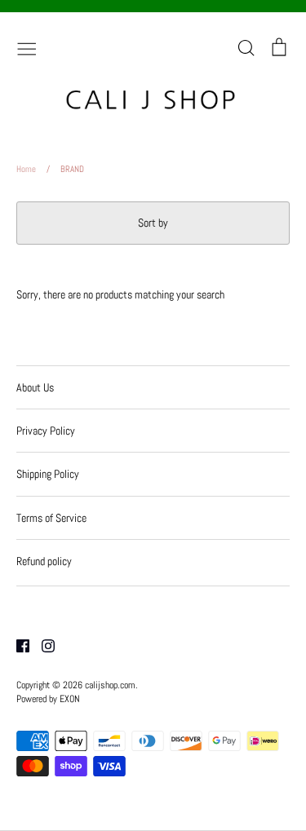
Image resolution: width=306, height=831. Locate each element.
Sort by (153, 222)
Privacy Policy (45, 430)
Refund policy (44, 561)
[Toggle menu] (27, 47)
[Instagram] (42, 644)
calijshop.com (110, 685)
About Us (35, 387)
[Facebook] (16, 644)
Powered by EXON (48, 698)
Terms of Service (51, 518)
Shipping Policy (47, 473)
